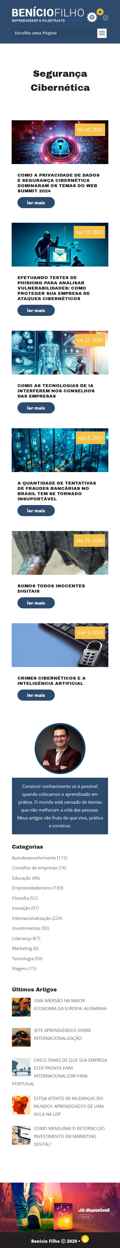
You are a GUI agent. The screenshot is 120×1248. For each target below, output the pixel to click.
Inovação (21, 908)
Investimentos (26, 928)
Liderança (21, 938)
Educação (21, 878)
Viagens (19, 968)
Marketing (22, 948)
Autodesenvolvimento (34, 858)
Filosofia (20, 898)
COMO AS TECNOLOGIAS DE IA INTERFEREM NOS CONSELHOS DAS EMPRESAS (56, 390)
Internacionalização (31, 918)
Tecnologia (22, 958)
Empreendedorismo (32, 888)
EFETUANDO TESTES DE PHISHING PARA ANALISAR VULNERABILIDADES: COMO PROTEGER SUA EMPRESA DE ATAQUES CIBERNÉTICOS (53, 288)
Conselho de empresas (34, 868)
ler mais (36, 203)
